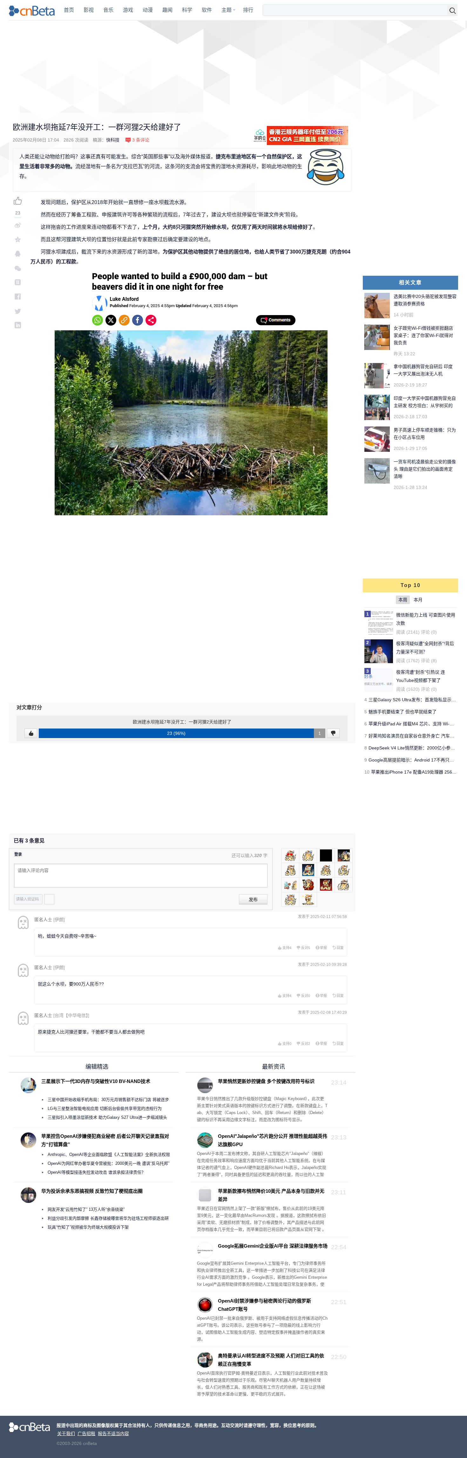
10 (366, 772)
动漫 (148, 10)
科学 (187, 10)
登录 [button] (18, 854)
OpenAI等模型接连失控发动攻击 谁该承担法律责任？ (97, 1172)
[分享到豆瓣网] (17, 282)
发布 (253, 899)
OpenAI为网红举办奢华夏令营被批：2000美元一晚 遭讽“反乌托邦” (108, 1163)
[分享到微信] (17, 268)
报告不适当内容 (113, 1433)
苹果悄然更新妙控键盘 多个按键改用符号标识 (266, 1081)
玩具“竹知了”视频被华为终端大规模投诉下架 (88, 1227)
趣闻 (167, 10)
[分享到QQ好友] (17, 254)
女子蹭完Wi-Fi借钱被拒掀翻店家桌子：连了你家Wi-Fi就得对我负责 (423, 335)
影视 (89, 10)
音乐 (108, 10)
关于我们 (66, 1433)
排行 (248, 10)
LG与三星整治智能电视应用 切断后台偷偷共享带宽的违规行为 (105, 1108)
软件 (207, 10)
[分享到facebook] (17, 296)
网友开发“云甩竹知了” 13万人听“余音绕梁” (86, 1209)
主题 (226, 10)
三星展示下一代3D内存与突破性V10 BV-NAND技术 (95, 1081)
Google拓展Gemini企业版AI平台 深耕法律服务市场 (273, 1246)
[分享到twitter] (17, 311)
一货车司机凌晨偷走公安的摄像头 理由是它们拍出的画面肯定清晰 (425, 469)
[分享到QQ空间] (17, 239)
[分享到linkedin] (17, 325)
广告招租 (86, 1433)
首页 (69, 10)
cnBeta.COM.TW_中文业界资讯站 (32, 10)
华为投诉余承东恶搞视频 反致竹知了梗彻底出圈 (92, 1191)
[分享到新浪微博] (17, 225)
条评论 (140, 139)
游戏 (128, 10)
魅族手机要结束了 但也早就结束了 (403, 711)
